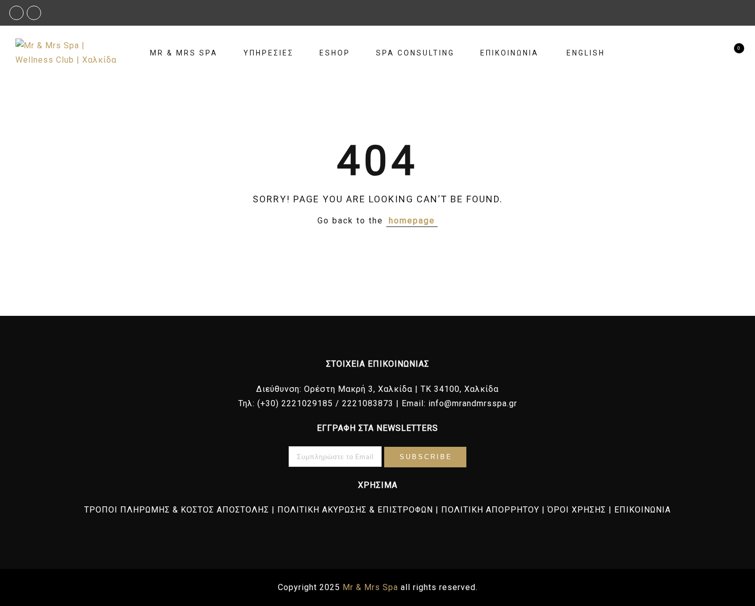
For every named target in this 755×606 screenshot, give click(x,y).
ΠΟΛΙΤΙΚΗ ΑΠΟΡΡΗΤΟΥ (490, 510)
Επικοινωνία (509, 53)
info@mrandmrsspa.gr (472, 403)
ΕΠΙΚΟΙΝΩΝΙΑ (642, 510)
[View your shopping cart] (731, 53)
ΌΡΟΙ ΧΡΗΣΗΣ (577, 510)
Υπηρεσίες (268, 53)
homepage (412, 220)
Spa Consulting (415, 53)
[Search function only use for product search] (713, 53)
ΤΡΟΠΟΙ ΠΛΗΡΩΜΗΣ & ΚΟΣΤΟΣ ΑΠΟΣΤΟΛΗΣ (176, 510)
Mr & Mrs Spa (184, 53)
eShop (334, 53)
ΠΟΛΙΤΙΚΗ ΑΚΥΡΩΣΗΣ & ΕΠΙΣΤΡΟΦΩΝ (355, 510)
